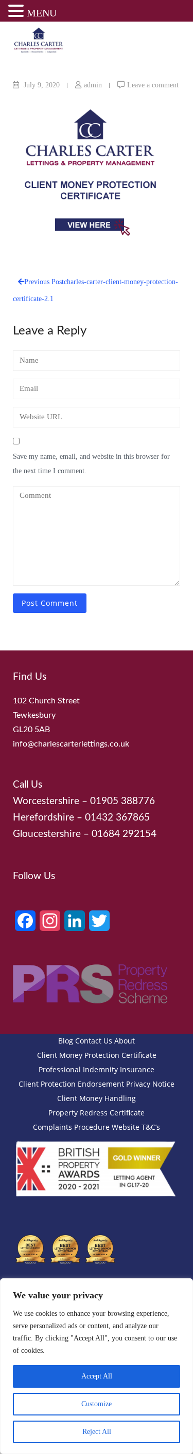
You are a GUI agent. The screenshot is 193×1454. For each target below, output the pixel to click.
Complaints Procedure (71, 1127)
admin (93, 85)
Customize (96, 1404)
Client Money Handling (96, 1098)
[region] (96, 1366)
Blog (65, 1041)
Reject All (96, 1432)
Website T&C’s (136, 1127)
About (124, 1041)
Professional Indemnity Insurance (96, 1069)
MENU (42, 12)
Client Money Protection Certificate (96, 1055)
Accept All (96, 1376)
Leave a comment (153, 85)
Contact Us (93, 1041)
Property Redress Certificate (96, 1112)
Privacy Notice (150, 1084)
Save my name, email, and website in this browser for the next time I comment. (91, 464)
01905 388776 (122, 801)
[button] (17, 12)
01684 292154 (124, 834)
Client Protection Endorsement (71, 1084)
